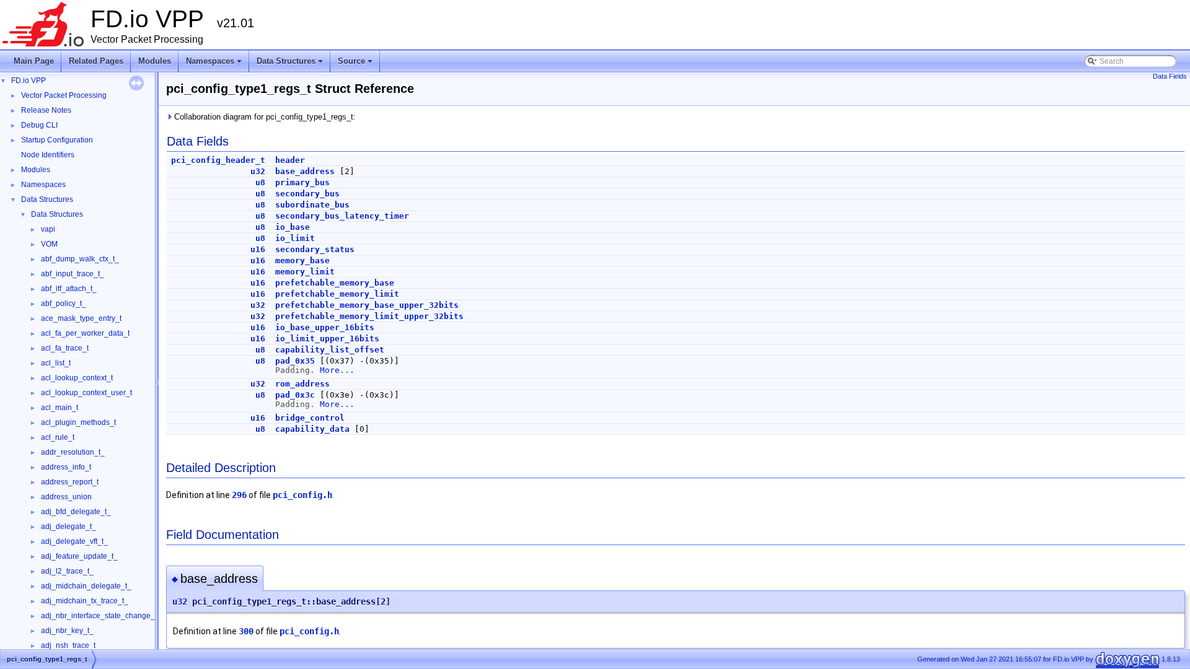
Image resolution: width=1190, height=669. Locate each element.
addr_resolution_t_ (73, 452)
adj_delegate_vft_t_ (74, 541)
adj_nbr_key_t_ (67, 630)
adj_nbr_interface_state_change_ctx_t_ (108, 615)
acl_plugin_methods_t (78, 422)
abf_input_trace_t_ (72, 273)
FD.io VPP (28, 80)
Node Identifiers (47, 155)
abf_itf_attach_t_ (69, 288)
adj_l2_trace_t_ (67, 571)
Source (356, 64)
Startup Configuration (57, 140)
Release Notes (46, 110)
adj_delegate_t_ (68, 526)
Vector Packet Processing (64, 95)
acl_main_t (59, 407)
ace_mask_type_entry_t (81, 318)
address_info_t (66, 467)
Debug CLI (39, 125)
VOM (49, 244)
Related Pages (96, 61)
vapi (48, 229)
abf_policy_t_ (63, 303)
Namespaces (215, 64)
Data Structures (291, 64)
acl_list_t (56, 363)
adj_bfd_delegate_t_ (76, 511)
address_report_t (70, 482)
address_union (66, 496)
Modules (154, 61)
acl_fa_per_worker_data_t (85, 333)
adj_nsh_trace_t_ (70, 645)
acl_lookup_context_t (77, 378)
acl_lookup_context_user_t (86, 392)
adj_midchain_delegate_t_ (86, 586)
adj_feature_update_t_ (79, 556)
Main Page (34, 61)
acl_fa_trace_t (65, 348)
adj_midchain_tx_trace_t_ (84, 601)
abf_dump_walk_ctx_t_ (80, 259)
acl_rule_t (57, 437)
